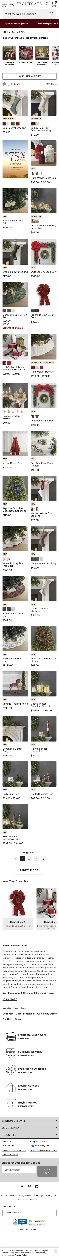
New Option (8, 118)
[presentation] (29, 57)
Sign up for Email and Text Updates (21, 1162)
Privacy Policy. (21, 1255)
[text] (7, 132)
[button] (4, 4)
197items (51, 83)
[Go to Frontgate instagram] (37, 1186)
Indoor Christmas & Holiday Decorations (25, 37)
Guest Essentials (25, 1013)
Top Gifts (7, 1019)
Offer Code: (25, 1229)
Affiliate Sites (10, 1206)
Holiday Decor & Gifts (14, 32)
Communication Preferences (14, 1150)
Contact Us (6, 1141)
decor (18, 1019)
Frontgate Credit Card (39, 1141)
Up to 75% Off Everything (16, 23)
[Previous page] (15, 858)
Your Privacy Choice (43, 1145)
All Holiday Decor (47, 1013)
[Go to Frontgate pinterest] (29, 1186)
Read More (10, 999)
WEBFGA (35, 1229)
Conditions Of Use (10, 1154)
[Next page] (43, 858)
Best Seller (49, 362)
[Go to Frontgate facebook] (22, 1186)
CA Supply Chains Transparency (43, 1150)
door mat (8, 1013)
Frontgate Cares (9, 1145)
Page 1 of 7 (29, 852)
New (33, 168)
